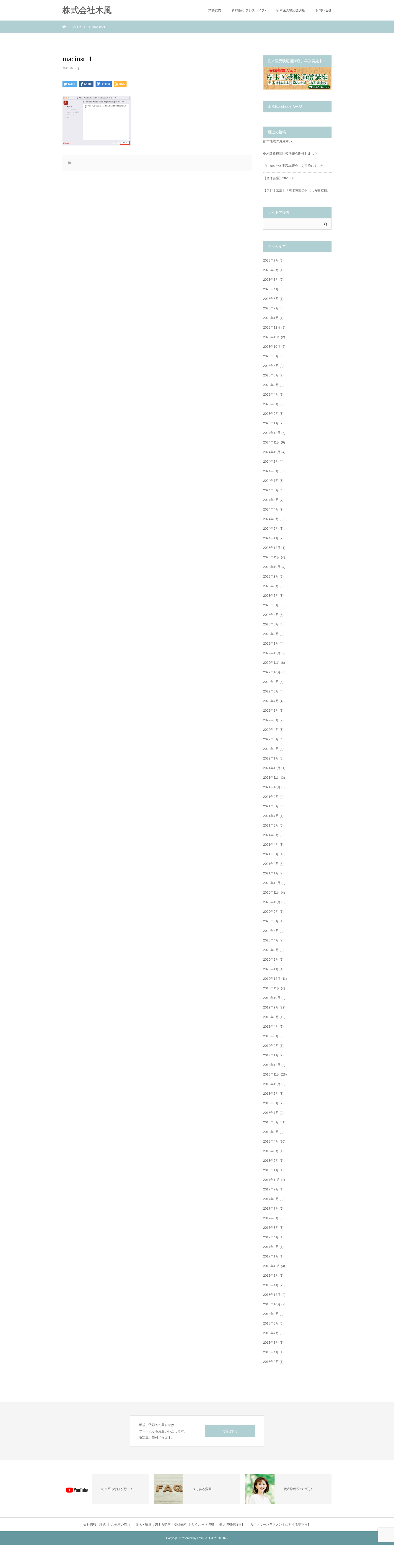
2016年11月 (271, 1266)
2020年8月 (271, 921)
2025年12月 (271, 327)
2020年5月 (271, 931)
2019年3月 (271, 1036)
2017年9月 (271, 1189)
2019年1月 (271, 1055)
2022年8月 (271, 691)
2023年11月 (271, 557)
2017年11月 (271, 1180)
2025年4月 (271, 394)
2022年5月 (271, 720)
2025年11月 (271, 337)
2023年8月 (271, 586)
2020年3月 (271, 950)
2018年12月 (271, 1065)
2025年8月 (271, 366)
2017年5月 (271, 1227)
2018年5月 (271, 1132)
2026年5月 (271, 279)
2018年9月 (271, 1093)
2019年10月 (271, 998)
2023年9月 (271, 576)
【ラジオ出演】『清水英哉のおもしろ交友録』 (296, 190)
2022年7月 (271, 701)
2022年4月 (271, 729)
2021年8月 (271, 806)
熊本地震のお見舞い (277, 141)
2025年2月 (271, 413)
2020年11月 (271, 892)
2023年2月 (271, 634)
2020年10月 (271, 902)
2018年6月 (271, 1122)
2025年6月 (271, 375)
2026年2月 (271, 308)
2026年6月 (271, 270)
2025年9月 (271, 356)
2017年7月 (271, 1208)
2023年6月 (271, 605)
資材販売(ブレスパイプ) (249, 10)
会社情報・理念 (94, 1524)
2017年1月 (271, 1256)
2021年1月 (271, 873)
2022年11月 (271, 662)
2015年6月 (271, 1342)
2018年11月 (271, 1074)
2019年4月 (271, 1026)
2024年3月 (271, 519)
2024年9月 (271, 461)
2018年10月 (271, 1084)
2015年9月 (271, 1314)
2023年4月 (271, 615)
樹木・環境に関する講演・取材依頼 (161, 1524)
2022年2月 (271, 749)
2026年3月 (271, 299)
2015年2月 (271, 1362)
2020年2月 (271, 959)
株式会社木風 (91, 10)
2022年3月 (271, 739)
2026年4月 (271, 289)
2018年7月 (271, 1113)
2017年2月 (271, 1247)
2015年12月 (271, 1294)
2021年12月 (271, 768)
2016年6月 (271, 1275)
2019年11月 (271, 988)
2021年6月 (271, 825)
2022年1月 (271, 758)
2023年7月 (271, 595)
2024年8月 (271, 471)
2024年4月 (271, 509)
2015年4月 (271, 1352)
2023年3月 (271, 624)
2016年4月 (271, 1285)
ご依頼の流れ (120, 1524)
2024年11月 (271, 442)
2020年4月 (271, 940)
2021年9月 (271, 796)
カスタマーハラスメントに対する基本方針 (280, 1524)
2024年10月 (271, 452)
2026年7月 (271, 260)
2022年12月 (271, 653)
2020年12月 (271, 883)
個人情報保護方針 (232, 1524)
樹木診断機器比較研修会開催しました (290, 153)
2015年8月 (271, 1323)
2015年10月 (271, 1304)
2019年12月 (271, 978)
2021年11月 (271, 777)
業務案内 (214, 10)
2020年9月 (271, 911)
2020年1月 (271, 969)
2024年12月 (271, 433)
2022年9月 (271, 682)
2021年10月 (271, 787)
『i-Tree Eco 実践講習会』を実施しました (293, 166)
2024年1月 (271, 538)
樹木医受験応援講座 (290, 10)
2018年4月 (271, 1141)
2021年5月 (271, 835)
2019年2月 (271, 1045)
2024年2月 (271, 528)
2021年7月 (271, 816)
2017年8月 (271, 1199)
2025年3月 (271, 404)
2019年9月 (271, 1007)
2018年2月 (271, 1160)
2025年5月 (271, 385)
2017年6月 (271, 1218)
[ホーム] (64, 26)
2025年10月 (271, 346)
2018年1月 (271, 1170)
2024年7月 (271, 480)
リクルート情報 (203, 1524)
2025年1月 (271, 423)
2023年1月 (271, 643)
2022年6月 (271, 710)
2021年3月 (271, 854)
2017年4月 (271, 1237)
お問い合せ (324, 10)
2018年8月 (271, 1103)
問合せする (230, 1431)
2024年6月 (271, 490)
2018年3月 (271, 1151)
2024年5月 (271, 500)
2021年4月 (271, 844)
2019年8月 (271, 1017)
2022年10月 (271, 672)
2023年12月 (271, 548)
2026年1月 (271, 318)
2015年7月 (271, 1333)
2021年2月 (271, 864)
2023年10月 (271, 567)
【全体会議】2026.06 (278, 178)
